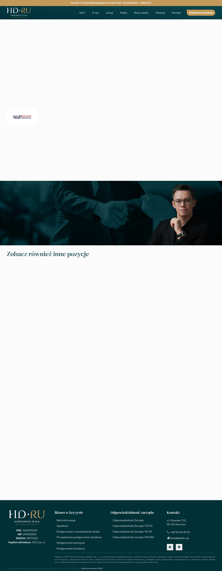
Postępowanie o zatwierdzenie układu (78, 531)
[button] (114, 12)
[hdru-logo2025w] (19, 13)
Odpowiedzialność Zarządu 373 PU (132, 525)
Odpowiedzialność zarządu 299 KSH (133, 537)
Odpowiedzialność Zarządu (128, 520)
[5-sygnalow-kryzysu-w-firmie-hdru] (22, 116)
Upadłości (62, 525)
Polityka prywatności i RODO (92, 568)
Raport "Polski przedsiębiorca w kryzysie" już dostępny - (111, 3)
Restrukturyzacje (66, 520)
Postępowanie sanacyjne (71, 542)
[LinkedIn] (179, 547)
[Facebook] (170, 547)
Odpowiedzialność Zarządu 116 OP (132, 531)
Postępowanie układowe (71, 548)
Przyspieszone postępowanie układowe (79, 537)
